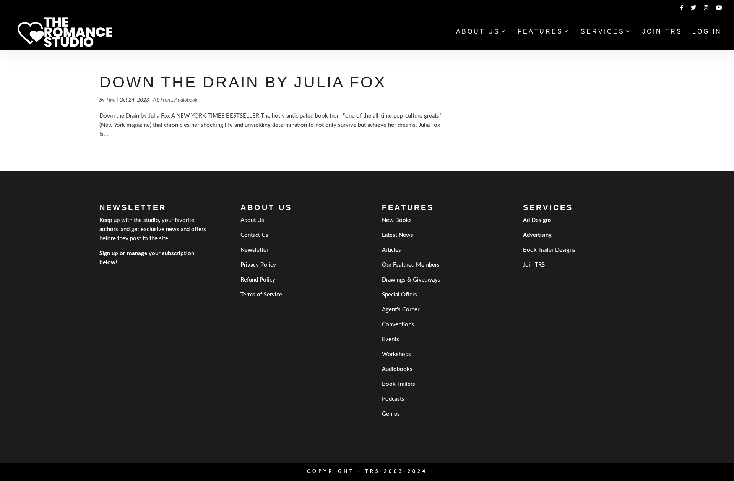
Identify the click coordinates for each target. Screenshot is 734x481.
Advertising (537, 235)
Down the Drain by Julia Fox (242, 82)
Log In (707, 32)
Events (390, 339)
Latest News (397, 235)
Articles (391, 250)
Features (540, 32)
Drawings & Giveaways (411, 280)
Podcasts (393, 399)
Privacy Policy (258, 265)
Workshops (396, 354)
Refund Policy (257, 280)
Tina (110, 100)
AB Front (162, 100)
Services (603, 32)
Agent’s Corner (400, 310)
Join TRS (662, 32)
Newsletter (254, 250)
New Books (397, 220)
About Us (478, 32)
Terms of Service (261, 295)
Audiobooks (397, 369)
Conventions (398, 324)
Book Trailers (398, 384)
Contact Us (254, 235)
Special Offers (399, 295)
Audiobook (186, 100)
